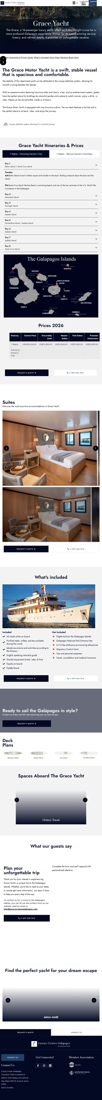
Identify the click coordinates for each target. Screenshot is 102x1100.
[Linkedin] (50, 1065)
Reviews (64, 57)
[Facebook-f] (38, 1065)
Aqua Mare (51, 1017)
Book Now (74, 57)
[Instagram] (44, 1065)
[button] (73, 3)
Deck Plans (54, 57)
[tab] (25, 154)
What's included (41, 57)
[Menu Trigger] (83, 4)
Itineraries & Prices (18, 57)
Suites (30, 57)
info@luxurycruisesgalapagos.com (21, 909)
